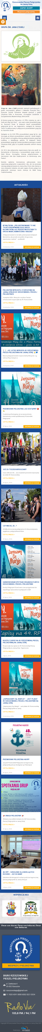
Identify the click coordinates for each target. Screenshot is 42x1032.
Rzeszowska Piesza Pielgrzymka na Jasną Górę (26, 3)
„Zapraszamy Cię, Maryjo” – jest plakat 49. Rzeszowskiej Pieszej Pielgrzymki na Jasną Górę (20, 701)
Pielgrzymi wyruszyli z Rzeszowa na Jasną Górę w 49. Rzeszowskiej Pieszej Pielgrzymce (20, 292)
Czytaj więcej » (9, 242)
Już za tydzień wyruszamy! (15, 469)
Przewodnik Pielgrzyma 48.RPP (16, 759)
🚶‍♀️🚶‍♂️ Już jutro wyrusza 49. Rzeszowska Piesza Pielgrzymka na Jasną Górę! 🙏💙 (20, 351)
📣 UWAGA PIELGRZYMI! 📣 (13, 816)
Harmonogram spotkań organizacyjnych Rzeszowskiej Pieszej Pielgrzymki (21, 583)
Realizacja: (16, 1030)
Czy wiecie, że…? (10, 526)
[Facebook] (37, 18)
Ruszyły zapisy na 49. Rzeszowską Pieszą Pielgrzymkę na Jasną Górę (21, 642)
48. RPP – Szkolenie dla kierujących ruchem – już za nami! (18, 873)
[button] (3, 22)
